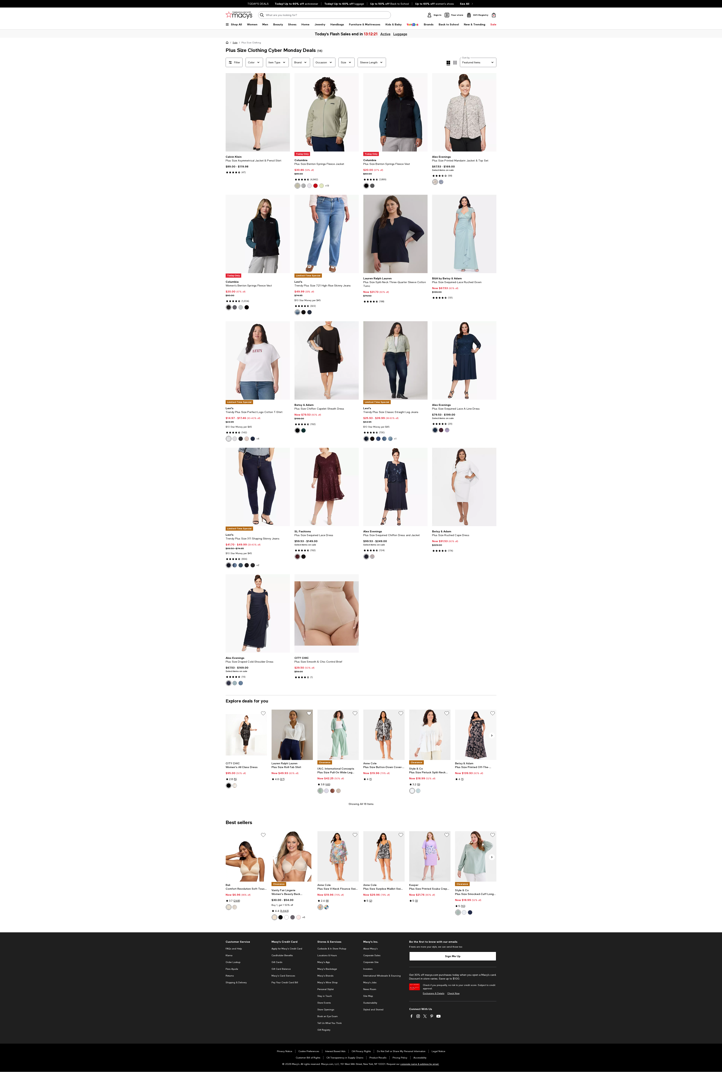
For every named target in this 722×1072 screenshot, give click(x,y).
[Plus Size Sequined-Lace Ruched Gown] (464, 234)
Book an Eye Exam (327, 1016)
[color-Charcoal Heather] (372, 185)
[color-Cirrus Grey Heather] (303, 185)
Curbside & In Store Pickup (331, 948)
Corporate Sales (371, 955)
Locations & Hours (327, 955)
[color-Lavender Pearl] (309, 185)
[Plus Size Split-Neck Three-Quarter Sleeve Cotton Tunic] (395, 234)
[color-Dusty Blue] (240, 683)
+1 (395, 438)
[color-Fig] (297, 556)
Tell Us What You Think (329, 1023)
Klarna (229, 955)
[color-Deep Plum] (441, 430)
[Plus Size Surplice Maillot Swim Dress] (384, 856)
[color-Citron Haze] (321, 185)
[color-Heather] (447, 430)
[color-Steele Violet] (292, 917)
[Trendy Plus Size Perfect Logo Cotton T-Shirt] (258, 360)
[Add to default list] (263, 713)
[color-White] (234, 438)
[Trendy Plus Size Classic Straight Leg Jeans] (395, 360)
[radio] (297, 186)
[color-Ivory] (234, 785)
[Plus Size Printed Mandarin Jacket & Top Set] (464, 112)
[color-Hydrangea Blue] (441, 182)
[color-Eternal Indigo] (297, 312)
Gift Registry (323, 1030)
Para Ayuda (232, 969)
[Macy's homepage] (228, 43)
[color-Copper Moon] (332, 791)
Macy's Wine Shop (327, 982)
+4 (257, 438)
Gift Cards (277, 962)
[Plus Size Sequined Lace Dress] (326, 487)
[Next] (285, 112)
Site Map (368, 996)
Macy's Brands (325, 975)
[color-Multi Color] (320, 907)
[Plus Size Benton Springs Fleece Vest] (395, 112)
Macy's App (323, 962)
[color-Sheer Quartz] (298, 917)
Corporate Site (370, 962)
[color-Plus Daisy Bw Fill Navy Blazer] (252, 438)
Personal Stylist (325, 989)
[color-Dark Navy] (228, 683)
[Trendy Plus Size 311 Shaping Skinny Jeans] (258, 487)
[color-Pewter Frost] (372, 556)
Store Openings (325, 1009)
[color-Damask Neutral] (274, 917)
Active (385, 34)
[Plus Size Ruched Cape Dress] (464, 487)
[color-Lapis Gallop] (234, 565)
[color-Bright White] (326, 791)
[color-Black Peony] (303, 312)
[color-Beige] (435, 182)
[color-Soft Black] (372, 438)
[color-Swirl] (326, 907)
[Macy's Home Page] (239, 15)
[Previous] (230, 112)
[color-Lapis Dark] (378, 438)
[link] (258, 164)
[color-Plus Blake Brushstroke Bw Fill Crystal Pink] (246, 438)
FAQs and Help (234, 948)
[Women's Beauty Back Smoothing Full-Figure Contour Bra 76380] (292, 856)
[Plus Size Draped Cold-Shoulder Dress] (258, 613)
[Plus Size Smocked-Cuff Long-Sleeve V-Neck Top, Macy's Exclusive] (475, 856)
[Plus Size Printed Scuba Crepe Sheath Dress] (429, 856)
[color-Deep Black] (366, 185)
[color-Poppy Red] (315, 185)
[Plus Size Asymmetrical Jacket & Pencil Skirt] (258, 112)
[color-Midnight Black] (280, 917)
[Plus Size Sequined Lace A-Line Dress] (464, 360)
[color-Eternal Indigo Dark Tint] (309, 312)
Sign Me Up (452, 956)
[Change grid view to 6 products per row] (455, 62)
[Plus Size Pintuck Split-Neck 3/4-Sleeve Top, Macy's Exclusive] (429, 735)
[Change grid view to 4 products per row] (448, 63)
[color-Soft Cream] (338, 791)
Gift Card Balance (281, 969)
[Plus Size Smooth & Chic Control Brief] (326, 613)
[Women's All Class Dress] (246, 735)
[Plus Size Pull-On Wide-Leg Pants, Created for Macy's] (338, 735)
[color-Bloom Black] (252, 565)
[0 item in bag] (493, 15)
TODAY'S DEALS (258, 3)
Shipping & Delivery (236, 982)
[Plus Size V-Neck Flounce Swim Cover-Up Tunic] (338, 856)
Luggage (400, 34)
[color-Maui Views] (240, 565)
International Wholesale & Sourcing (382, 975)
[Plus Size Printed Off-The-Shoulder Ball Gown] (475, 735)
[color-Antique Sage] (418, 791)
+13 (327, 185)
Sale (235, 42)
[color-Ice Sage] (234, 683)
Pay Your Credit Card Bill (285, 982)
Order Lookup (233, 962)
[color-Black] (228, 307)
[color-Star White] (286, 917)
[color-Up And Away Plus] (390, 438)
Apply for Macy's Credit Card (287, 948)
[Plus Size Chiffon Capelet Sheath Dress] (326, 360)
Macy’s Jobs (369, 982)
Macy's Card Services (283, 975)
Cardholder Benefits (282, 955)
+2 (257, 565)
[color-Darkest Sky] (228, 565)
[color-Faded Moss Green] (320, 791)
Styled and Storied (373, 1009)
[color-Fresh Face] (366, 438)
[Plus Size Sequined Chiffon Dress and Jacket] (395, 487)
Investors (367, 969)
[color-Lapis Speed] (384, 438)
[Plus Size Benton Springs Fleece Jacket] (326, 112)
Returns (230, 975)
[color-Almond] (228, 907)
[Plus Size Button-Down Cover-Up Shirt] (384, 735)
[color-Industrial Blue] (470, 912)
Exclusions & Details (433, 993)
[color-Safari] (297, 185)
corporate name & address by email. (419, 1064)
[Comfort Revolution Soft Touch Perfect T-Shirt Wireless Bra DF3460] (246, 856)
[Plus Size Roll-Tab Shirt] (292, 735)
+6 (303, 917)
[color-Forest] (303, 430)
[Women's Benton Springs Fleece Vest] (258, 234)
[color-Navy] (435, 430)
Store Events (324, 1003)
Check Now (453, 993)
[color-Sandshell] (234, 907)
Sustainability (370, 1003)
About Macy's (370, 948)
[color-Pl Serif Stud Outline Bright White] (228, 438)
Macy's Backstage (327, 969)
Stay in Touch (324, 996)
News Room (369, 989)
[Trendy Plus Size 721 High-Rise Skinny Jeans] (326, 234)
